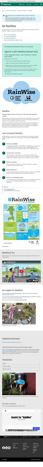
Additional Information (10, 38)
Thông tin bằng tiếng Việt (21, 369)
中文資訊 (21, 363)
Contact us (25, 443)
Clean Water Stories (11, 405)
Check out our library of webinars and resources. (12, 342)
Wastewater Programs (22, 10)
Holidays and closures (35, 447)
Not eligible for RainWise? (10, 36)
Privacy (14, 445)
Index (5, 437)
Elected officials (26, 446)
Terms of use (15, 443)
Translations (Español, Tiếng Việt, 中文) (13, 40)
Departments (35, 443)
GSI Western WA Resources (20, 299)
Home (3, 10)
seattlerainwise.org (12, 145)
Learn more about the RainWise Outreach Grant (13, 73)
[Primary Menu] (41, 4)
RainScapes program (27, 296)
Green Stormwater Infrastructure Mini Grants (10, 293)
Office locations (36, 445)
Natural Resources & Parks (11, 10)
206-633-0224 (17, 190)
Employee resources (35, 450)
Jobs (34, 452)
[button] (42, 1)
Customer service (25, 449)
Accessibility (4, 459)
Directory (25, 445)
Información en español (21, 366)
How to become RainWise (10, 34)
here (30, 18)
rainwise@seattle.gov (10, 189)
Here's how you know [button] (31, 1)
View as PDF (4, 246)
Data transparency (15, 447)
